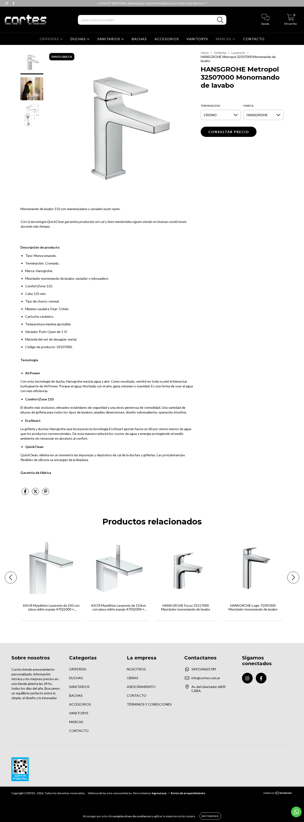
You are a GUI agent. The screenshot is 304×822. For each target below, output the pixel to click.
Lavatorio (238, 53)
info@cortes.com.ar (205, 678)
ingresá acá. (159, 793)
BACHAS (139, 39)
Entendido (210, 816)
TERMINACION (210, 105)
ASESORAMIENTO (141, 687)
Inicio (205, 53)
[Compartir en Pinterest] (45, 493)
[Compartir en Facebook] (25, 493)
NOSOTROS (136, 669)
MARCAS (224, 39)
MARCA (248, 105)
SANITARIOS (109, 39)
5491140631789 (203, 669)
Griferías (220, 53)
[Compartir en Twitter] (36, 493)
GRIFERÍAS (50, 39)
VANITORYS (197, 39)
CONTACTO (254, 39)
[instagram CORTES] (7, 3)
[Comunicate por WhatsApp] (296, 812)
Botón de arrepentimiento (188, 793)
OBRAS (132, 678)
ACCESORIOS (167, 39)
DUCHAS (79, 39)
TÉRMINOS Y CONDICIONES (149, 704)
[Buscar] (220, 20)
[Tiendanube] (278, 793)
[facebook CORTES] (13, 3)
